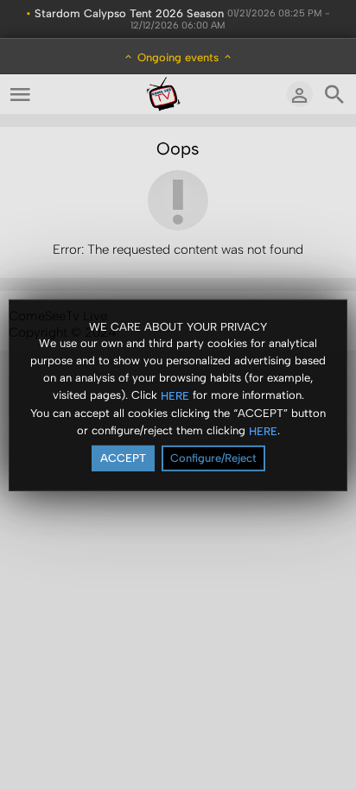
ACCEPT (123, 458)
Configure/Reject (213, 458)
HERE (175, 395)
